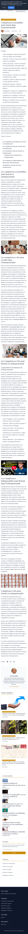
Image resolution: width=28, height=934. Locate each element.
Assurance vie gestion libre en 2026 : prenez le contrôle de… (14, 795)
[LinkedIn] (14, 661)
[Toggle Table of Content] (2, 139)
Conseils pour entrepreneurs (8, 19)
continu (16, 569)
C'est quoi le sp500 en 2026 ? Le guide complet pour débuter (12, 805)
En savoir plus (19, 4)
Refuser (4, 7)
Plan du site (3, 924)
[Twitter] (7, 661)
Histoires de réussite (5, 905)
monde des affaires (18, 319)
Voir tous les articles (14, 686)
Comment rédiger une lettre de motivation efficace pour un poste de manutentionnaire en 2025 (13, 763)
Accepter (11, 7)
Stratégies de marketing (6, 910)
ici (11, 457)
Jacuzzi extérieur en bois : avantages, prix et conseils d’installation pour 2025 (13, 738)
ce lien (23, 415)
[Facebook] (11, 661)
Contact (3, 917)
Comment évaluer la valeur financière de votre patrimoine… (13, 823)
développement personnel (10, 398)
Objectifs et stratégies (6, 908)
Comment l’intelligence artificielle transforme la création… (13, 833)
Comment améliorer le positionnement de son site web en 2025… (13, 785)
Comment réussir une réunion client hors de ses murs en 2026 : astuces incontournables (13, 714)
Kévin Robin (7, 31)
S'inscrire (14, 852)
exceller (15, 131)
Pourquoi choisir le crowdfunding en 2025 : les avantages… (13, 814)
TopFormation (4, 327)
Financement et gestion (6, 903)
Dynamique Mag (14, 327)
